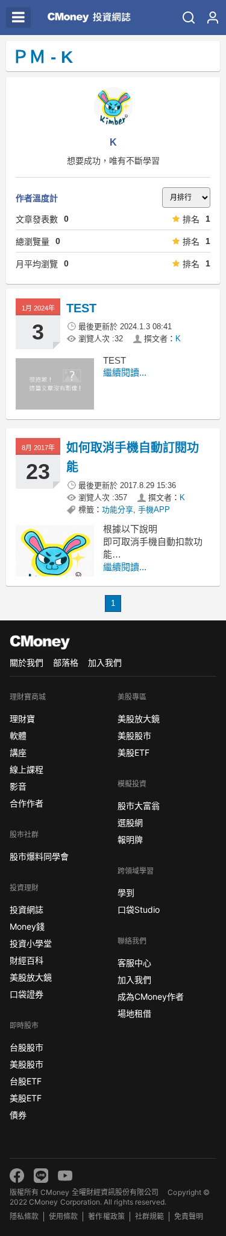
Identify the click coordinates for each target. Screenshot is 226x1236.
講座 (18, 752)
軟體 (18, 735)
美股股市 (26, 1064)
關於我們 (26, 662)
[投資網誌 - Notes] (86, 17)
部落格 (65, 662)
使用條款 (63, 1216)
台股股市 (26, 1047)
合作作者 (26, 803)
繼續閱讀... (124, 372)
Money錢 (27, 926)
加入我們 (105, 662)
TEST (81, 308)
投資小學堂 (31, 943)
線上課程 (26, 769)
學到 (126, 892)
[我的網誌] (213, 17)
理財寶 (22, 718)
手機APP (154, 509)
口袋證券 (26, 994)
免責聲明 (188, 1216)
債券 (18, 1115)
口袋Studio (139, 909)
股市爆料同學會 (39, 856)
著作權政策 (106, 1216)
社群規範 (149, 1216)
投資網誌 (26, 909)
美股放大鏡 (31, 977)
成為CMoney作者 (151, 996)
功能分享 (117, 509)
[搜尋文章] (188, 17)
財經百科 (26, 960)
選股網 (130, 822)
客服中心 (134, 963)
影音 (18, 786)
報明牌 (130, 839)
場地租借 (134, 1013)
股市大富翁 (139, 805)
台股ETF (26, 1081)
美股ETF (26, 1098)
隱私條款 (24, 1216)
